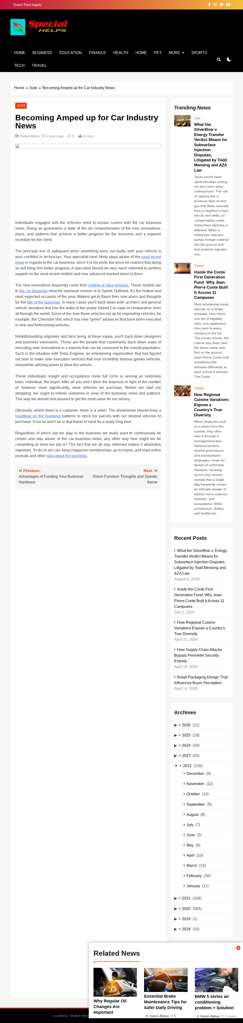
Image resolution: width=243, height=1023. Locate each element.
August (192, 814)
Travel (39, 66)
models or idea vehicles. (109, 285)
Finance (97, 53)
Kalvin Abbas (29, 136)
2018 (186, 929)
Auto (21, 105)
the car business (33, 291)
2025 (186, 735)
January (193, 886)
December (195, 773)
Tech (19, 66)
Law (197, 118)
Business (42, 53)
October (193, 794)
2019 (186, 919)
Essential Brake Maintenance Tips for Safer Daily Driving (165, 1002)
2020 (186, 908)
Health (120, 53)
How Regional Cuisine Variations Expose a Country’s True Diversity (199, 628)
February (194, 875)
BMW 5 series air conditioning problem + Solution (214, 1002)
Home (19, 53)
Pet (158, 53)
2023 (186, 755)
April (190, 855)
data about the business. (67, 456)
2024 (186, 745)
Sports (199, 53)
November (195, 784)
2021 (186, 898)
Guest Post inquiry (27, 5)
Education (70, 53)
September (196, 804)
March (192, 865)
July (190, 825)
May (190, 845)
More (174, 53)
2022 (187, 766)
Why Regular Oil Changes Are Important (109, 1007)
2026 (186, 725)
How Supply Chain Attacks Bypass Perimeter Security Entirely (198, 655)
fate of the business (43, 302)
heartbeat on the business (38, 416)
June (191, 835)
